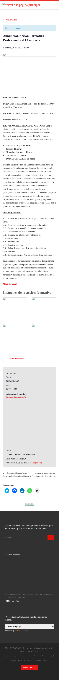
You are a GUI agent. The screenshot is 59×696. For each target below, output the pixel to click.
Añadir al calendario (16, 359)
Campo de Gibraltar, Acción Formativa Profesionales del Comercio (17, 474)
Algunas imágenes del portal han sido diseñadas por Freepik (29, 656)
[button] (29, 72)
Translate (24, 631)
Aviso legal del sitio (29, 651)
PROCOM (16, 648)
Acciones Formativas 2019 (17, 397)
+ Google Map (36, 463)
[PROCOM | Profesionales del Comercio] (21, 5)
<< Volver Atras (10, 20)
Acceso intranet (29, 667)
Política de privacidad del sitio (38, 648)
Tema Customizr (43, 660)
